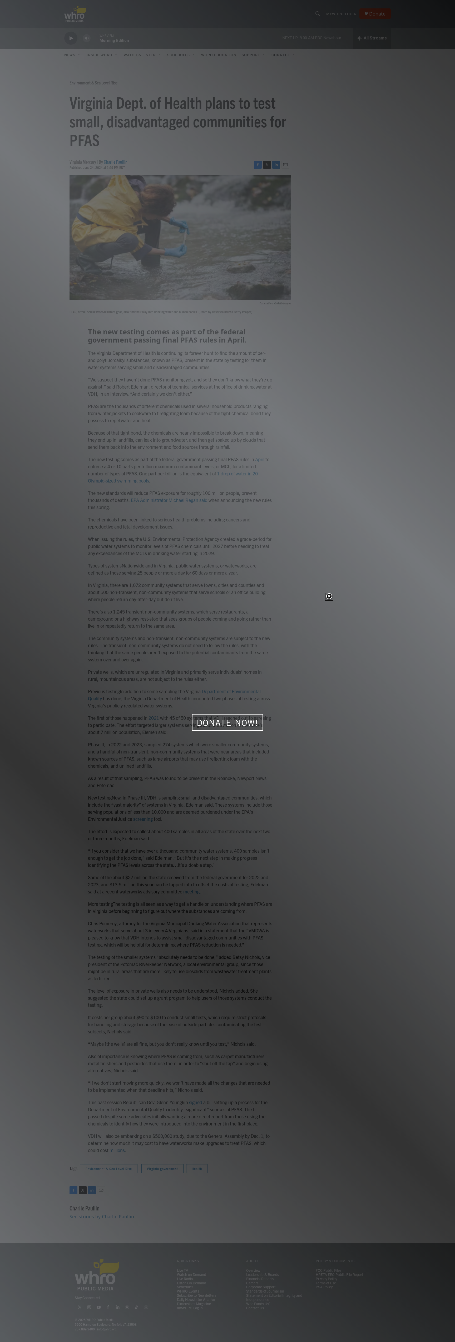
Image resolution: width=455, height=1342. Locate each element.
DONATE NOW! (228, 723)
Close (329, 597)
